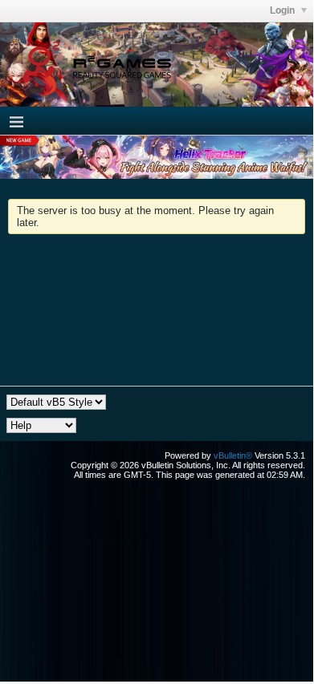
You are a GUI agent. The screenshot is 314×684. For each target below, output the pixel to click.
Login (283, 10)
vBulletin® (233, 455)
